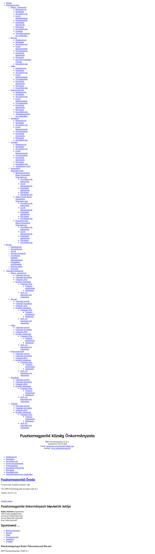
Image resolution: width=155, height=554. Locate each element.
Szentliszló (15, 118)
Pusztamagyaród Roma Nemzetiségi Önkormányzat (23, 223)
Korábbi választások (23, 282)
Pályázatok (20, 27)
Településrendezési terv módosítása (23, 34)
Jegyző (13, 251)
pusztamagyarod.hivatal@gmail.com (60, 446)
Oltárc (13, 66)
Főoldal (9, 3)
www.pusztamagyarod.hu (60, 448)
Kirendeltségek (16, 249)
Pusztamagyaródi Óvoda (18, 479)
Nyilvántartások (22, 20)
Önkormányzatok (12, 5)
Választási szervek (23, 275)
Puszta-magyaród (17, 90)
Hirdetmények (21, 9)
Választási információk (14, 271)
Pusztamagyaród (12, 537)
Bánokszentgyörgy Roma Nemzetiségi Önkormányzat (23, 175)
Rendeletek (20, 12)
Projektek (19, 31)
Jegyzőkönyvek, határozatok (26, 180)
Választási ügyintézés (24, 277)
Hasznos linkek (16, 266)
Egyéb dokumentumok (21, 17)
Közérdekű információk (20, 24)
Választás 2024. (26, 284)
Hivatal (8, 245)
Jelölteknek (29, 290)
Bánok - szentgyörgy (19, 7)
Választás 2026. (22, 280)
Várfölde (14, 142)
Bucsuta (14, 38)
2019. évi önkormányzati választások (26, 295)
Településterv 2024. (23, 166)
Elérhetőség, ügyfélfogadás (16, 263)
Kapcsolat (14, 269)
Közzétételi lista (22, 29)
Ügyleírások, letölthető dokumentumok (17, 258)
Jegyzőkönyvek (21, 14)
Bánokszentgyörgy (13, 531)
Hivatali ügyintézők (18, 253)
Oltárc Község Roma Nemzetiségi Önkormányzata (24, 199)
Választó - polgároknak (30, 287)
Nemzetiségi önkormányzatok (17, 169)
